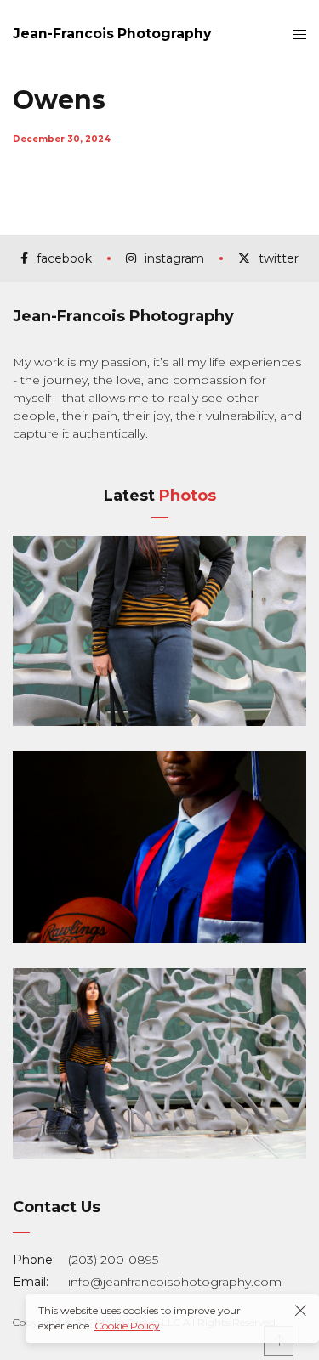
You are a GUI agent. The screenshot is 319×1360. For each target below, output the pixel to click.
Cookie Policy (127, 1325)
